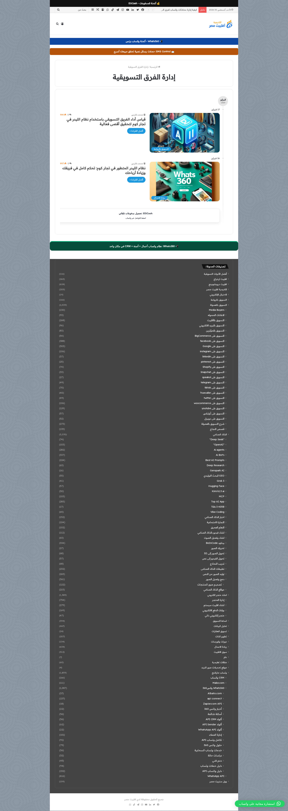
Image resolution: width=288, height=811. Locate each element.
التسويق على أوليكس (213, 413)
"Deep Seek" (217, 439)
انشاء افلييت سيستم (214, 605)
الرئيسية (154, 66)
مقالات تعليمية (219, 662)
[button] (260, 803)
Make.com (218, 682)
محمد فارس (137, 114)
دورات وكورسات (219, 641)
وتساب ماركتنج (219, 672)
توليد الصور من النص (213, 574)
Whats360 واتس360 (213, 688)
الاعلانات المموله (216, 315)
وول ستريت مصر (218, 781)
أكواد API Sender (212, 724)
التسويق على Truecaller (212, 392)
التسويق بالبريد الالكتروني (211, 325)
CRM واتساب (217, 677)
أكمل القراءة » (136, 130)
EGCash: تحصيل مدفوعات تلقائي (135, 215)
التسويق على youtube (213, 408)
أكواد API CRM (214, 719)
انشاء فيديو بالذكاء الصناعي (211, 532)
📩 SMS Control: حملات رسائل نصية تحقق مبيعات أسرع (144, 51)
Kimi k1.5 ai (218, 491)
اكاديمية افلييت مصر (216, 289)
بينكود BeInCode (215, 543)
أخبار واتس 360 (213, 708)
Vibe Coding (217, 511)
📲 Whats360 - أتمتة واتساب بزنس (144, 41)
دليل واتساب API (212, 771)
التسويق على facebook (212, 341)
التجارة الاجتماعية (215, 522)
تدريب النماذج (217, 563)
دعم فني (217, 760)
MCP (221, 496)
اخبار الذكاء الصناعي (214, 517)
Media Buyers (216, 309)
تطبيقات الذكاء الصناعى (212, 568)
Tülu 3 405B (217, 506)
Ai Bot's (220, 454)
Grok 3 (220, 480)
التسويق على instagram (212, 351)
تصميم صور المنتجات (209, 584)
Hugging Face (216, 486)
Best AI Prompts (214, 460)
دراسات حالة (215, 755)
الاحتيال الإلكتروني (218, 294)
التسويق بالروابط (219, 299)
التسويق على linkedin (213, 356)
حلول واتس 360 (213, 745)
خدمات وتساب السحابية (208, 750)
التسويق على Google (213, 346)
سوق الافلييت (220, 651)
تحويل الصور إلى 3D (214, 553)
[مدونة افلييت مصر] (220, 24)
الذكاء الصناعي (220, 434)
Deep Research (215, 465)
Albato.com (215, 693)
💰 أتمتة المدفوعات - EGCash (144, 3)
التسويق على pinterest (212, 361)
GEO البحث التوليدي (214, 475)
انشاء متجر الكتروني (217, 594)
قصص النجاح (217, 429)
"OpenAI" (218, 444)
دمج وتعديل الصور (215, 579)
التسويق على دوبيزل (214, 418)
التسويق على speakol (213, 377)
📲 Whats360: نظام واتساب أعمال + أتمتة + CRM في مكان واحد (144, 246)
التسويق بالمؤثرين (215, 330)
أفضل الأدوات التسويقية (215, 273)
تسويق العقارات (219, 631)
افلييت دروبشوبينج (218, 284)
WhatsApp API (216, 776)
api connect (214, 698)
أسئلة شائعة (215, 714)
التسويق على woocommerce (209, 403)
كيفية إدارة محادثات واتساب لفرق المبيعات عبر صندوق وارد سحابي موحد (162, 9)
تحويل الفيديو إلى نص (213, 558)
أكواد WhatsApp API (210, 729)
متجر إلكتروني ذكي (214, 615)
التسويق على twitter (214, 397)
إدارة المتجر (218, 599)
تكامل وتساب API (212, 739)
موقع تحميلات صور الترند (214, 667)
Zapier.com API (212, 703)
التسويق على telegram (212, 382)
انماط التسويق (220, 620)
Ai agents (219, 449)
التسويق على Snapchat (212, 372)
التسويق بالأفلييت (215, 320)
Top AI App (217, 501)
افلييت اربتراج (220, 279)
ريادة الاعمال (220, 646)
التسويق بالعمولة (218, 304)
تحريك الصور (217, 548)
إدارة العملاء (215, 734)
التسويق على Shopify (213, 366)
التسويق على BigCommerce (209, 335)
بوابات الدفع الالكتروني (213, 610)
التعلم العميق (217, 527)
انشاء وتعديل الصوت (214, 537)
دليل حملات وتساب (211, 765)
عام (225, 657)
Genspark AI (217, 470)
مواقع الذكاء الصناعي (214, 589)
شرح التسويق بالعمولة (212, 423)
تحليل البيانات (220, 626)
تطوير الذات (221, 636)
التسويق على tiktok (214, 387)
